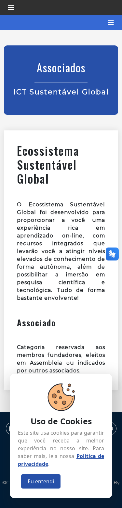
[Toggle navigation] (11, 7)
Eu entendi (41, 481)
